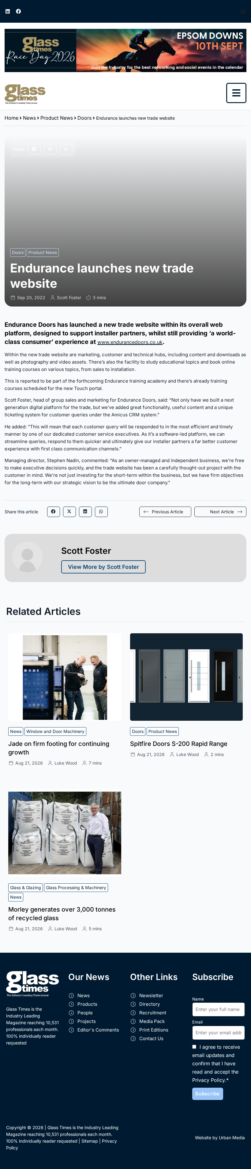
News (29, 118)
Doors (84, 118)
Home (11, 118)
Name (198, 999)
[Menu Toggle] (243, 11)
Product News (56, 118)
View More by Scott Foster (103, 567)
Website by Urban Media (220, 1137)
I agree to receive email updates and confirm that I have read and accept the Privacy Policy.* (216, 1063)
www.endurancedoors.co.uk (130, 342)
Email (197, 1022)
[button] (34, 149)
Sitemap (89, 1141)
